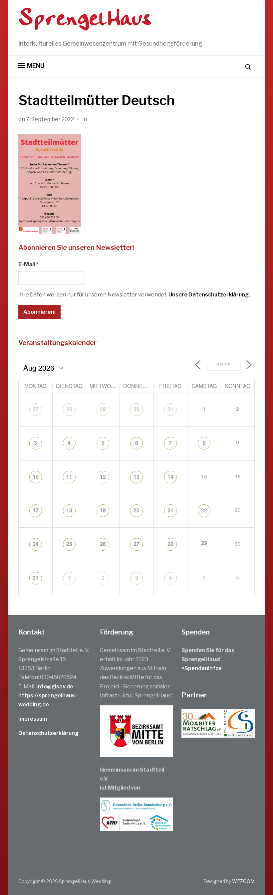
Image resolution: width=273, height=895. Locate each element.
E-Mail (28, 264)
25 (69, 544)
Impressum (32, 719)
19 (103, 510)
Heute (223, 364)
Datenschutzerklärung (48, 733)
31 (170, 409)
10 (36, 476)
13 (136, 476)
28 (69, 409)
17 (36, 510)
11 (69, 476)
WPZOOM (243, 881)
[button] (31, 66)
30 (136, 409)
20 (136, 510)
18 (69, 510)
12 (103, 476)
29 (103, 409)
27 (36, 409)
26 (103, 544)
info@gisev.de (54, 686)
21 (170, 510)
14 (170, 476)
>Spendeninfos (201, 668)
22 (204, 510)
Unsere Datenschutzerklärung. (209, 294)
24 (36, 544)
